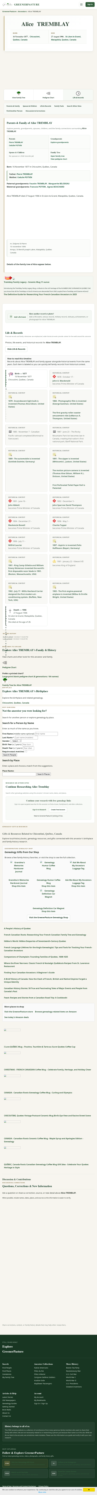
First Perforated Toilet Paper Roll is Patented (69, 486)
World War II (71, 1380)
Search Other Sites (74, 106)
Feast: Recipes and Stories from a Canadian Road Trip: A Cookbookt (35, 997)
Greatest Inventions (74, 1387)
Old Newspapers (9, 1400)
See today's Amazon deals (16, 1017)
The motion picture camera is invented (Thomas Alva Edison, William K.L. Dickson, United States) (71, 473)
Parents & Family (13, 106)
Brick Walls (6, 1410)
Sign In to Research (39, 810)
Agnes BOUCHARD (55, 186)
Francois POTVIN (38, 186)
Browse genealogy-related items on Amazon (56, 1011)
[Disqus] (48, 1231)
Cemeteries (6, 1374)
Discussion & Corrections (35, 111)
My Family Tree (8, 1377)
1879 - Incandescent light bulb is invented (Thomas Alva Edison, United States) (26, 404)
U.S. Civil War (71, 1374)
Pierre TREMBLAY (16, 142)
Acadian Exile (39, 1380)
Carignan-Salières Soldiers (44, 1377)
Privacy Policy (43, 1486)
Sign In (90, 4)
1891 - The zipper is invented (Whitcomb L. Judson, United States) (69, 460)
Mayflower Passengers (43, 1383)
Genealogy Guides (9, 1403)
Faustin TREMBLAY (38, 183)
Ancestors (22, 11)
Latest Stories (7, 1397)
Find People (7, 1368)
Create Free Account (58, 810)
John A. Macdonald (61, 380)
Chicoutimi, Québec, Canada (15, 703)
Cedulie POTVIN (15, 145)
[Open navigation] (81, 4)
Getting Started (8, 1407)
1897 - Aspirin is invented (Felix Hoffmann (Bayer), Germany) (67, 546)
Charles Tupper (60, 525)
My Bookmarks (40, 1400)
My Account (38, 1397)
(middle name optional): (18, 733)
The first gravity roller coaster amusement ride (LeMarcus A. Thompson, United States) (67, 415)
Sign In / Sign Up (41, 1403)
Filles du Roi (39, 1371)
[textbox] (19, 774)
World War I (71, 1377)
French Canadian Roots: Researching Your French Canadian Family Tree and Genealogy (45, 934)
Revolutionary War (73, 1371)
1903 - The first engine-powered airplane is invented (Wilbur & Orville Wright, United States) (70, 594)
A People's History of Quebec (17, 928)
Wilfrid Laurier (15, 545)
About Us (6, 1413)
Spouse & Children (30, 106)
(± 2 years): (12, 744)
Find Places (6, 1371)
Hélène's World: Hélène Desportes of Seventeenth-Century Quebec (35, 941)
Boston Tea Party (72, 1368)
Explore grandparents (60, 142)
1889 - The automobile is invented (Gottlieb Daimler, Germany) (24, 460)
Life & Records (45, 106)
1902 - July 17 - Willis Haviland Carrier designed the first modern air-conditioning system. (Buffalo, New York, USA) (25, 595)
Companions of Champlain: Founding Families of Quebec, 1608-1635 (36, 957)
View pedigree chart (59, 159)
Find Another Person (14, 111)
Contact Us (6, 1416)
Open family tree (57, 156)
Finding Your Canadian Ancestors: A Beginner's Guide (29, 972)
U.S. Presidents (72, 1383)
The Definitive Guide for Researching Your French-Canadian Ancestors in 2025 (40, 294)
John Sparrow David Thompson (67, 505)
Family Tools (59, 106)
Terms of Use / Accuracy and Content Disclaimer (19, 1486)
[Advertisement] (48, 70)
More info (42, 1492)
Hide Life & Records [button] (16, 349)
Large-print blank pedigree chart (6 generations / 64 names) (30, 676)
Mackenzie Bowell (16, 525)
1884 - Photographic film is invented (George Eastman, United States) (69, 402)
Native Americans (41, 1368)
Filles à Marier (39, 1374)
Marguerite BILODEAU (58, 183)
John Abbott (14, 505)
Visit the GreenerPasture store (18, 1011)
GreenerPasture (9, 11)
